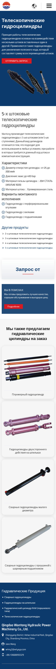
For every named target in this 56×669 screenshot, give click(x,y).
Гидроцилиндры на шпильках (19, 603)
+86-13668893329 (15, 655)
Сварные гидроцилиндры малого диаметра (28, 508)
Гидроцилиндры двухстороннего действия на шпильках (28, 451)
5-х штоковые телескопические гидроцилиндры (29, 247)
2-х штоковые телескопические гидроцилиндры (29, 233)
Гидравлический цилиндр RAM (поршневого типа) (27, 609)
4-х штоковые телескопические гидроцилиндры (29, 243)
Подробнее (13, 306)
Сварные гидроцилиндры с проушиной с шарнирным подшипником (28, 567)
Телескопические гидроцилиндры (22, 616)
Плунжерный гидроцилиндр (28, 394)
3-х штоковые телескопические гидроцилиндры (29, 238)
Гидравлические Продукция (23, 591)
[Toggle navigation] (49, 5)
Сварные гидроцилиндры (17, 597)
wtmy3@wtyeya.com (16, 649)
